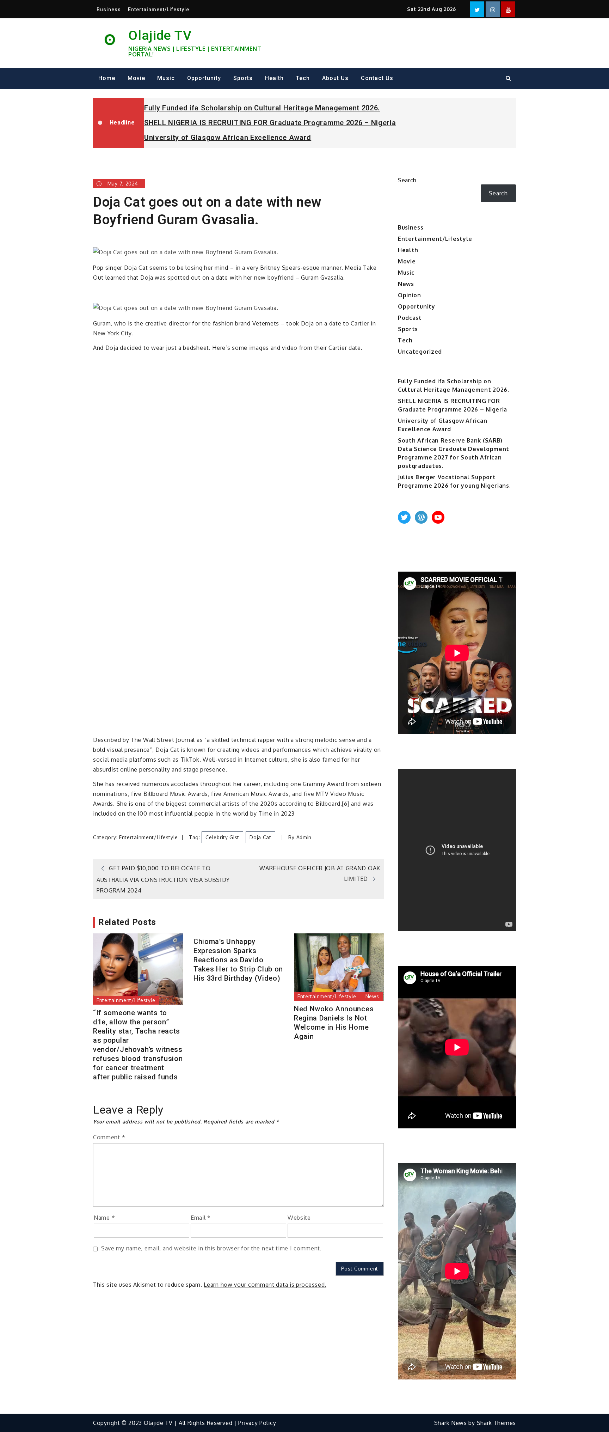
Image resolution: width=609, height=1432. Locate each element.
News (372, 996)
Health (274, 78)
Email (201, 1217)
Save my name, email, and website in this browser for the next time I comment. (211, 1248)
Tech (303, 78)
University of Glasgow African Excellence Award (227, 137)
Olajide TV (159, 35)
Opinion (409, 295)
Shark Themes (496, 1422)
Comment (109, 1137)
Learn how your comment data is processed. (265, 1284)
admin (304, 837)
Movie (136, 78)
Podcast (410, 317)
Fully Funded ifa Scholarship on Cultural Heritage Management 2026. (262, 108)
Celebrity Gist (222, 837)
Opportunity (204, 78)
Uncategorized (420, 351)
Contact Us (377, 78)
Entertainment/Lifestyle (158, 9)
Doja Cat (260, 837)
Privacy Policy (257, 1422)
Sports (243, 78)
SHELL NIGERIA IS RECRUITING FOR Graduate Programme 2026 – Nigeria (270, 122)
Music (166, 78)
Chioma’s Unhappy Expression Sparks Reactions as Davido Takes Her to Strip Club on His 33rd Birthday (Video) (238, 959)
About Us (335, 78)
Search (407, 180)
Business (109, 9)
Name (104, 1217)
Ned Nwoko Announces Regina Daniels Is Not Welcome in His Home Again (334, 1023)
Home (106, 78)
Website (299, 1217)
